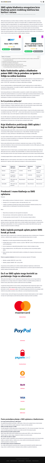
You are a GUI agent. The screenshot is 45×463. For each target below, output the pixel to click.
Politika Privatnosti (21, 460)
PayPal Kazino (22, 340)
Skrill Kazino (22, 388)
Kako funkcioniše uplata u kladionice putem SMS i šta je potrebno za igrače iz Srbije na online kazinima (20, 58)
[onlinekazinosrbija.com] (6, 1)
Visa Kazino (22, 401)
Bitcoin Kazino (22, 376)
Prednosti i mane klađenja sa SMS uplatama (10, 62)
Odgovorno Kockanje (13, 460)
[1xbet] (11, 41)
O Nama (7, 460)
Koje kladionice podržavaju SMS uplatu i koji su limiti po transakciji (14, 61)
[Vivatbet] (33, 41)
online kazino (12, 289)
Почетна (2, 14)
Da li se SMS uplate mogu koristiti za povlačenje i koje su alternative (14, 65)
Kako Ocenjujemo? (35, 460)
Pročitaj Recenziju (16, 49)
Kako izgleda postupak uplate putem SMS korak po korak (12, 64)
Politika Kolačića (28, 460)
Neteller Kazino (22, 412)
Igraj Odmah (6, 49)
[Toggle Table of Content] (38, 57)
